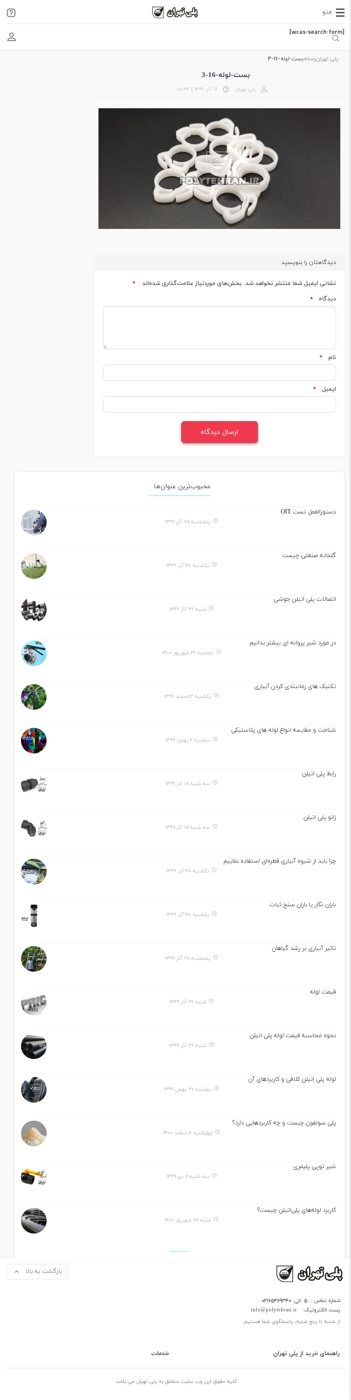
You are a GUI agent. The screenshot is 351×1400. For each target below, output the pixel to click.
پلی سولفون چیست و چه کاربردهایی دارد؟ (284, 1123)
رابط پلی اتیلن (319, 774)
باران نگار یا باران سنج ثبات (302, 905)
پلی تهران (327, 59)
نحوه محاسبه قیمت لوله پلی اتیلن (293, 1036)
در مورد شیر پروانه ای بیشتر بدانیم (293, 643)
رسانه (309, 59)
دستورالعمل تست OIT (308, 512)
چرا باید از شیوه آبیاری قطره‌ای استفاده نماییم (279, 861)
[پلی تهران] (310, 1273)
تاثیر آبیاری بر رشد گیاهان (304, 948)
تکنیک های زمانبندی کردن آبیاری (295, 686)
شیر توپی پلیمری (314, 1167)
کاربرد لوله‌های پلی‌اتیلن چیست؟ (296, 1210)
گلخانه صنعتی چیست (309, 556)
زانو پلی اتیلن (319, 817)
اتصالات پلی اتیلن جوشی (305, 599)
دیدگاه (323, 299)
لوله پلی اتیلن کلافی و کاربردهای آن (292, 1079)
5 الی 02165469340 (284, 1300)
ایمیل (324, 389)
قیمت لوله (323, 992)
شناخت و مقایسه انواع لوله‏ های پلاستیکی (283, 730)
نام (327, 357)
